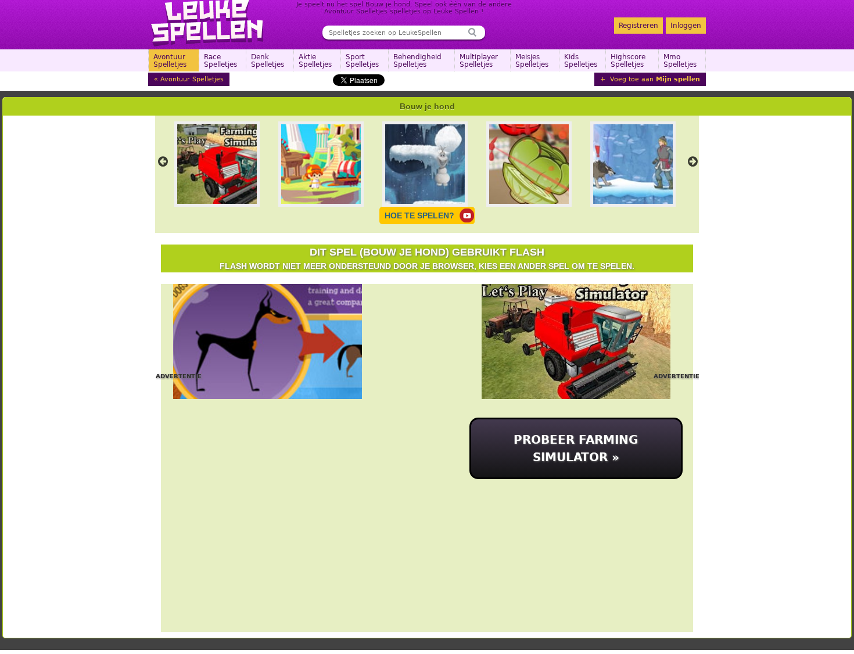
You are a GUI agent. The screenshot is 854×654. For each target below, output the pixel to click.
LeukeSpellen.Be (207, 23)
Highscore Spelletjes (628, 61)
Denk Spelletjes (267, 61)
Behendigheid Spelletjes (417, 61)
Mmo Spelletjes (680, 61)
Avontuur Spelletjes (169, 61)
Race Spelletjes (220, 61)
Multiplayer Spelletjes (479, 61)
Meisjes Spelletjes (531, 61)
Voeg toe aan (654, 79)
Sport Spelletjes (362, 61)
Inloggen (685, 25)
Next (692, 161)
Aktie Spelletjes (315, 61)
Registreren (638, 25)
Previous (162, 161)
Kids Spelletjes (580, 61)
